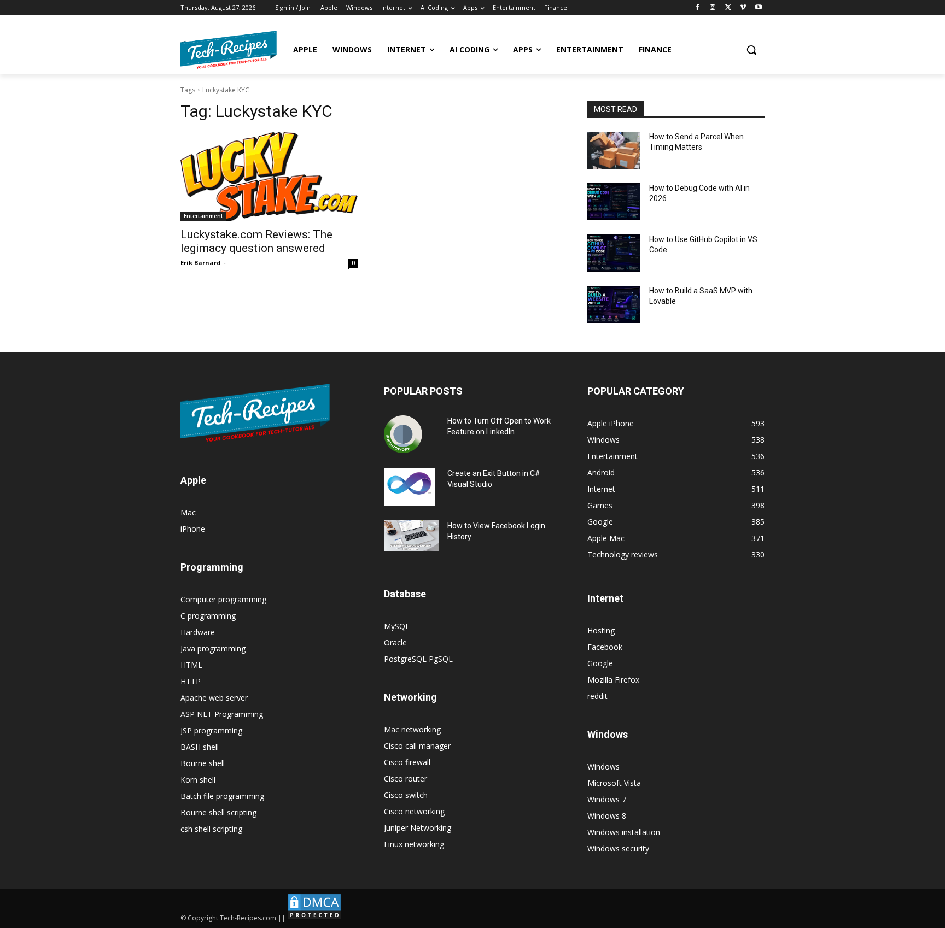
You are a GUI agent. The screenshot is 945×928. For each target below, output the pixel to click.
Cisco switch (406, 795)
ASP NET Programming (221, 714)
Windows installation (623, 832)
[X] (728, 8)
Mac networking (412, 729)
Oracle (395, 642)
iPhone (192, 529)
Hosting (601, 630)
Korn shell (197, 779)
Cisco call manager (417, 746)
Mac (188, 512)
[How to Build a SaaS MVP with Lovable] (613, 304)
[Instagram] (713, 8)
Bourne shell (202, 763)
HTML (191, 665)
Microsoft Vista (614, 783)
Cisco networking (414, 811)
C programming (208, 615)
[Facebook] (697, 8)
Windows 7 (606, 799)
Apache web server (214, 697)
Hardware (197, 632)
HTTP (190, 681)
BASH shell (199, 747)
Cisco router (405, 778)
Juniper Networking (417, 828)
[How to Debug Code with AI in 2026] (613, 201)
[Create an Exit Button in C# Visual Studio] (409, 487)
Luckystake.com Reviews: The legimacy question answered (256, 241)
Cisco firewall (407, 762)
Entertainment (203, 216)
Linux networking (414, 844)
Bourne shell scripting (218, 812)
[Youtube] (758, 8)
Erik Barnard (200, 263)
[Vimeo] (743, 8)
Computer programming (223, 599)
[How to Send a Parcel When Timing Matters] (613, 150)
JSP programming (211, 730)
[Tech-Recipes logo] (228, 50)
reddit (597, 696)
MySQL (397, 626)
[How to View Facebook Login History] (411, 535)
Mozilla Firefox (613, 679)
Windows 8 (606, 815)
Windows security (618, 848)
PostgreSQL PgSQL (418, 659)
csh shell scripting (211, 829)
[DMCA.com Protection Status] (314, 918)
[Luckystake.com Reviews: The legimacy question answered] (269, 176)
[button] (751, 50)
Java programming (213, 648)
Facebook (604, 647)
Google (600, 663)
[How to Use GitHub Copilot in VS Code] (613, 253)
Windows (603, 766)
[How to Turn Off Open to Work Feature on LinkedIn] (403, 434)
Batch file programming (222, 796)
